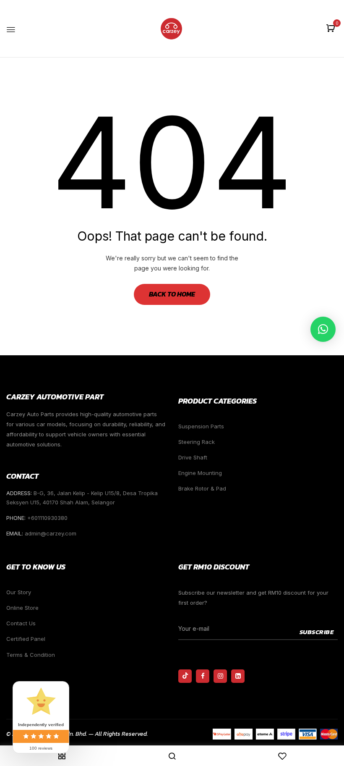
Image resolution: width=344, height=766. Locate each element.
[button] (332, 29)
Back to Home (172, 294)
